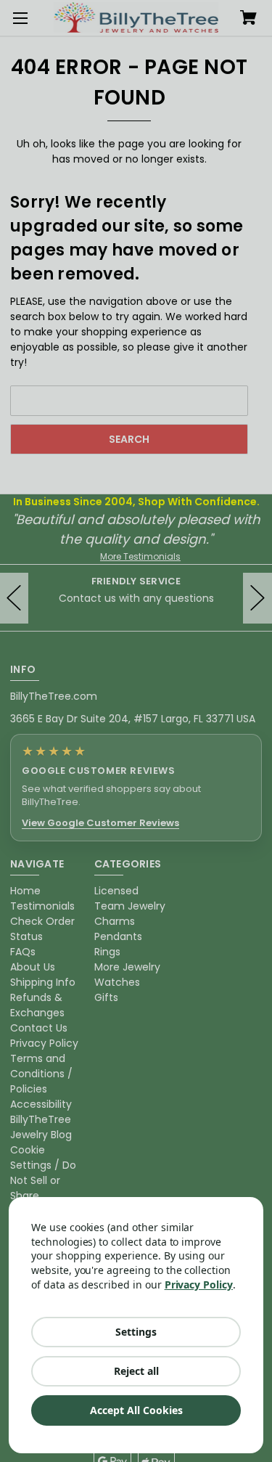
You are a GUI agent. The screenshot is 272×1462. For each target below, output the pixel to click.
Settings (136, 1332)
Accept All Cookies (136, 1410)
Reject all (136, 1371)
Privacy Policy (199, 1284)
